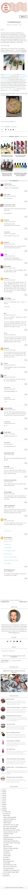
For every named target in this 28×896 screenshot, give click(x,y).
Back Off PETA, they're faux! (9, 864)
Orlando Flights (7, 547)
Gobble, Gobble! (7, 822)
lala (5, 313)
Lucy (5, 375)
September (6, 875)
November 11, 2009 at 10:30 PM (9, 334)
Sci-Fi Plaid (6, 857)
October (5, 874)
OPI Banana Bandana (20, 87)
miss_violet (7, 194)
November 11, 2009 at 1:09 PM (9, 244)
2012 (3, 804)
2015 (3, 799)
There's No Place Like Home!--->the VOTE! (16, 707)
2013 (3, 802)
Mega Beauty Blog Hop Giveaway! (14, 777)
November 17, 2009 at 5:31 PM (9, 399)
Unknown (6, 220)
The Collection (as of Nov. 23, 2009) (11, 830)
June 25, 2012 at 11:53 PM (8, 571)
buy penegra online (9, 453)
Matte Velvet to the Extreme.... (10, 866)
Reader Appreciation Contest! (13, 715)
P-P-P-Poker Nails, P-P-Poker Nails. (11, 842)
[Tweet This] (6, 130)
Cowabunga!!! (6, 852)
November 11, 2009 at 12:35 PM (9, 221)
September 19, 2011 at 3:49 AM (9, 493)
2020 (3, 790)
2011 (3, 806)
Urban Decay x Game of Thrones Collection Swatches (14, 671)
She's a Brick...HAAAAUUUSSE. (10, 826)
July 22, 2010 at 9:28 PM (8, 444)
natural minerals (8, 530)
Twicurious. (6, 835)
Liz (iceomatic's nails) (9, 204)
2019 (3, 791)
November (5, 813)
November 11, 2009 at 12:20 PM (9, 196)
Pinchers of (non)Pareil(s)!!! (9, 817)
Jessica (6, 363)
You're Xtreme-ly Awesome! (13, 740)
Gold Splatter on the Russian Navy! (11, 870)
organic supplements (9, 505)
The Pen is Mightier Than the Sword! (15, 759)
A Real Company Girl (8, 839)
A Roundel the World (8, 833)
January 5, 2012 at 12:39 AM (9, 507)
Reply (26, 191)
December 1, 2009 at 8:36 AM (9, 433)
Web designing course (9, 570)
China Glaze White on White (9, 88)
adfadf (5, 401)
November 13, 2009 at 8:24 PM (9, 365)
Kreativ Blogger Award (8, 861)
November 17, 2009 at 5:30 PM (9, 389)
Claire (5, 254)
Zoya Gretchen (8, 90)
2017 (3, 795)
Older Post (22, 601)
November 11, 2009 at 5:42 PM (9, 279)
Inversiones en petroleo (10, 480)
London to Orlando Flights (10, 557)
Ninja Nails (5, 844)
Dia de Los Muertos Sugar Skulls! (10, 872)
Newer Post (5, 601)
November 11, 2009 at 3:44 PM (9, 267)
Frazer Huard (7, 432)
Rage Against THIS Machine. (10, 828)
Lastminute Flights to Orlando (11, 560)
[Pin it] (13, 130)
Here (7, 425)
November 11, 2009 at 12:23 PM (9, 206)
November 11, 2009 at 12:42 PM (9, 233)
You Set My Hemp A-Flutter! (13, 732)
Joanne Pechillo (8, 408)
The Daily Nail (10, 887)
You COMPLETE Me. (10, 749)
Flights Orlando (7, 544)
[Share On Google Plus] (11, 130)
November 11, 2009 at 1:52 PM (9, 255)
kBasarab (6, 348)
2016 (3, 797)
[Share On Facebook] (8, 130)
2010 (3, 808)
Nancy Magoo (7, 298)
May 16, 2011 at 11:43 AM (8, 481)
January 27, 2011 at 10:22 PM (9, 454)
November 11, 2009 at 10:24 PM (9, 314)
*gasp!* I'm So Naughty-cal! (9, 819)
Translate (5, 662)
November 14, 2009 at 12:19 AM (9, 377)
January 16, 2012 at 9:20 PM (9, 520)
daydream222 (7, 266)
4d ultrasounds (8, 492)
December (5, 811)
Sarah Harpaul (7, 537)
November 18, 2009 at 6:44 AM (9, 409)
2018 (3, 793)
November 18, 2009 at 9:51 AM (9, 423)
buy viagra (6, 466)
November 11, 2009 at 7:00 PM (9, 299)
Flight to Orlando (8, 554)
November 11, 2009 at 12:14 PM (9, 185)
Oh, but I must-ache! (8, 850)
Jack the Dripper (7, 855)
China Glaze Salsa (23, 76)
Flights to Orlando (8, 541)
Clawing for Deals (7, 821)
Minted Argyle (6, 815)
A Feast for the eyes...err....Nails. (10, 824)
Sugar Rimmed (6, 859)
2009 (3, 810)
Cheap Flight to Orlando (9, 550)
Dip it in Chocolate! (7, 846)
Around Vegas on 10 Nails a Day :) (11, 841)
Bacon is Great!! (10, 699)
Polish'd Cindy (8, 184)
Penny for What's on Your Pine (10, 832)
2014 (3, 801)
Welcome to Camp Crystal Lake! (10, 848)
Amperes (6, 278)
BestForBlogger (20, 887)
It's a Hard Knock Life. (8, 868)
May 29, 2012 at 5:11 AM (8, 539)
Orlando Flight (7, 563)
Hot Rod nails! (6, 863)
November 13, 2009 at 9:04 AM (9, 349)
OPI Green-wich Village (9, 74)
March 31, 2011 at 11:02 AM (8, 468)
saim (5, 519)
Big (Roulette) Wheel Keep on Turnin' (12, 837)
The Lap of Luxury (10, 724)
